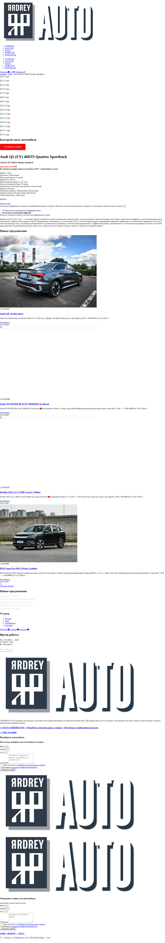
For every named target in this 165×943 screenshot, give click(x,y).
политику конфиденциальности (24, 767)
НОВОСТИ (9, 53)
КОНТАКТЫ (10, 55)
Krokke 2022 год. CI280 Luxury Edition (20, 492)
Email (2, 749)
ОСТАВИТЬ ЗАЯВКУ (13, 147)
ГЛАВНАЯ (9, 46)
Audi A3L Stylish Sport (11, 313)
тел (1, 752)
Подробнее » (5, 322)
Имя (2, 746)
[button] (7, 586)
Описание (4, 763)
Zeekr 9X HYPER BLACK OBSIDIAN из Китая (24, 404)
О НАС (8, 50)
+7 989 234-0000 (8, 732)
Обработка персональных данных (44, 727)
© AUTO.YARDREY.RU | (13, 727)
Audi (10, 74)
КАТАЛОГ (9, 48)
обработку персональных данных (31, 765)
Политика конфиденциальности (81, 727)
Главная (3, 74)
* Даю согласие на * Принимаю (22, 766)
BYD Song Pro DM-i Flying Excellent (18, 568)
